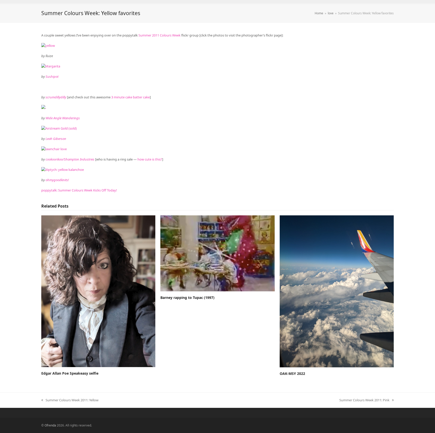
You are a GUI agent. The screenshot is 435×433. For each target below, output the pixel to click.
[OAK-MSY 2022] (337, 291)
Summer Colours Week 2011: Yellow (69, 400)
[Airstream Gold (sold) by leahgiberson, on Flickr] (59, 128)
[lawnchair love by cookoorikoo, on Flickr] (54, 149)
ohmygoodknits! (57, 180)
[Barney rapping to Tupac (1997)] (217, 253)
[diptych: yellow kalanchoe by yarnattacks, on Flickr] (62, 169)
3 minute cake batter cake (130, 97)
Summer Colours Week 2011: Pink (364, 400)
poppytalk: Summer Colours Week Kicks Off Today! (79, 190)
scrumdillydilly (56, 97)
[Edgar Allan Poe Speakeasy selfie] (98, 291)
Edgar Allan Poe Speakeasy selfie (69, 373)
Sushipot (52, 76)
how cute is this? (149, 159)
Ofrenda (50, 425)
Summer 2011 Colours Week (159, 35)
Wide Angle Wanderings (63, 118)
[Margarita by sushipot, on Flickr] (50, 66)
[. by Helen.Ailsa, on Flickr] (43, 107)
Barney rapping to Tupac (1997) (187, 297)
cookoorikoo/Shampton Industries (70, 159)
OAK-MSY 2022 (292, 373)
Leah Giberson (56, 138)
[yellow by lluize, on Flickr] (48, 45)
